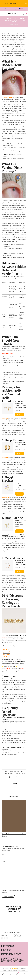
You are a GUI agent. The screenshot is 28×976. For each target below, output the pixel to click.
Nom (3, 854)
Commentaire (5, 868)
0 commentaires (15, 776)
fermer (25, 3)
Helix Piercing (23, 772)
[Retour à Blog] (14, 790)
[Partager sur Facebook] (12, 784)
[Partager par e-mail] (16, 784)
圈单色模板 (17, 932)
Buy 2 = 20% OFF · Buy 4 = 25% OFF (12, 3)
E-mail (3, 861)
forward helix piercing (13, 772)
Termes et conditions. (8, 970)
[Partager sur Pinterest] (14, 784)
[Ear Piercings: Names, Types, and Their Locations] (6, 790)
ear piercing (7, 772)
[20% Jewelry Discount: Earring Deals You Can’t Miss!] (22, 790)
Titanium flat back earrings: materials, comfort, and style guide (14, 834)
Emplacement (9, 8)
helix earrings (18, 772)
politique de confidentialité (19, 970)
